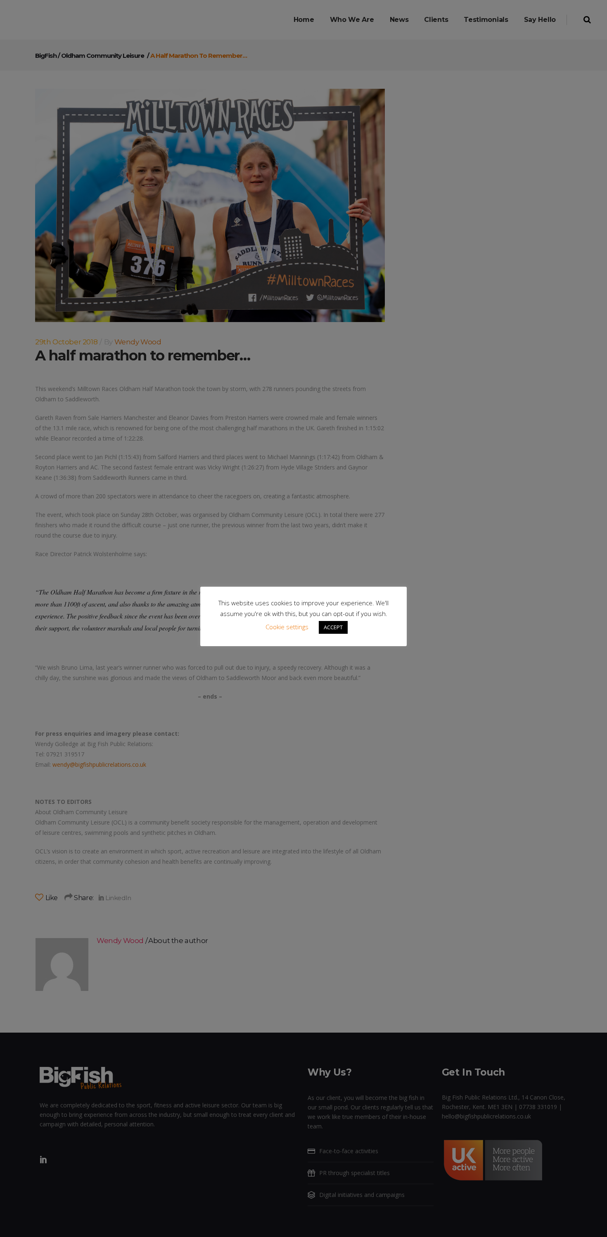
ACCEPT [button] (333, 627)
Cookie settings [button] (287, 627)
